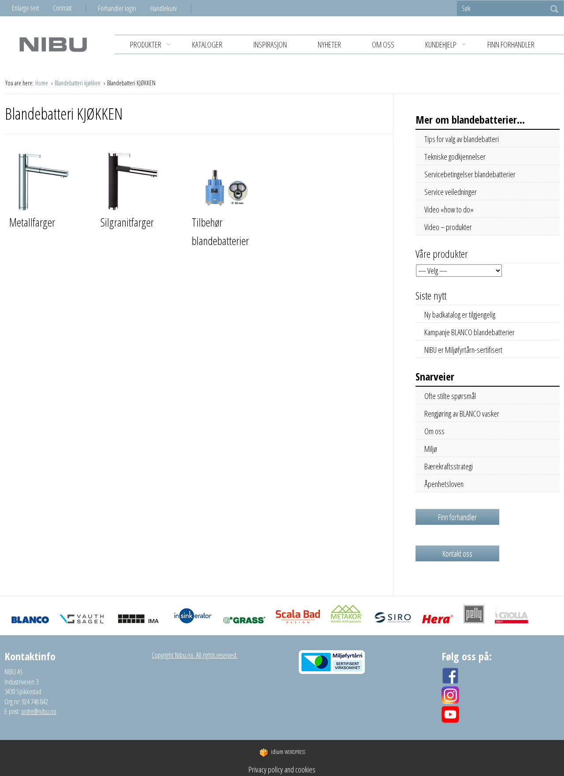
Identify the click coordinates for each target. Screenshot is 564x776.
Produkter (145, 44)
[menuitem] (124, 8)
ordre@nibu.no (38, 711)
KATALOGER (207, 44)
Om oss (383, 44)
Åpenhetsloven (444, 484)
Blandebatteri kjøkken (78, 83)
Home (42, 83)
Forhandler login (117, 8)
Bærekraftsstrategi (448, 466)
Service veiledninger (450, 192)
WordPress (288, 752)
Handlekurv (163, 8)
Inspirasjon (270, 44)
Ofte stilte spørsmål (450, 396)
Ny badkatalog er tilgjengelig (459, 314)
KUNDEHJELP (440, 44)
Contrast (62, 8)
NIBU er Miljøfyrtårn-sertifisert (463, 349)
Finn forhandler (510, 44)
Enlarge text (25, 8)
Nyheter (329, 44)
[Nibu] (53, 44)
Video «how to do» (449, 209)
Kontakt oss (457, 553)
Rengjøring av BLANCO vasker (461, 413)
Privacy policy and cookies (282, 769)
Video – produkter (448, 227)
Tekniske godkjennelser (455, 156)
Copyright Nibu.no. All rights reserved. (194, 655)
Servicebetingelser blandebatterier (470, 174)
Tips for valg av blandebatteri (461, 139)
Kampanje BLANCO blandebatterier (469, 332)
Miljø (430, 448)
